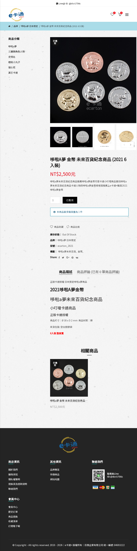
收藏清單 (13, 521)
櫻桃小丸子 (14, 62)
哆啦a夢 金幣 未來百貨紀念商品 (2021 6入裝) (62, 26)
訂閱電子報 (14, 526)
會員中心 (13, 507)
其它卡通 (13, 72)
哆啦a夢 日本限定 (29, 26)
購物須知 (13, 474)
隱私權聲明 (14, 479)
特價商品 (54, 474)
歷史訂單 (13, 511)
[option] (60, 137)
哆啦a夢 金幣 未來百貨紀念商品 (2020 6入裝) (69, 400)
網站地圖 (54, 479)
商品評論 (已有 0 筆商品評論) (98, 271)
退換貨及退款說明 (17, 484)
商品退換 (13, 516)
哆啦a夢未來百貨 (67, 251)
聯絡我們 (13, 488)
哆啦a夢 (12, 46)
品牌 (16, 26)
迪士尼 (11, 67)
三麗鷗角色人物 (16, 51)
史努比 (11, 56)
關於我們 (13, 469)
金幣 (80, 251)
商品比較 (75, 226)
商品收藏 (58, 226)
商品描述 (65, 271)
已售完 (70, 200)
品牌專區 (54, 469)
